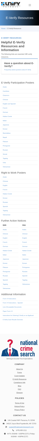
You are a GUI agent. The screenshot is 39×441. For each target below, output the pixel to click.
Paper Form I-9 (7, 311)
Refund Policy (19, 406)
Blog (19, 386)
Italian (5, 120)
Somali (5, 154)
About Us (19, 369)
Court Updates (19, 376)
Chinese (5, 99)
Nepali (5, 137)
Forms (19, 372)
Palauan (5, 141)
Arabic (5, 87)
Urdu (4, 162)
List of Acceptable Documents (12, 307)
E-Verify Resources (19, 379)
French (5, 108)
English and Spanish (9, 104)
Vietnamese (6, 167)
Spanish (5, 206)
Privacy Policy (19, 410)
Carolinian (6, 91)
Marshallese (6, 133)
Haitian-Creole (7, 116)
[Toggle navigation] (30, 5)
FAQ (19, 389)
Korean (5, 129)
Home (3, 28)
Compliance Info (19, 382)
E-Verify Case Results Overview (13, 319)
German (5, 112)
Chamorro (6, 95)
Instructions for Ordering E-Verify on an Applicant (18, 315)
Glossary (19, 393)
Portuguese (6, 146)
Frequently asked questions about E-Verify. (17, 70)
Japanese (6, 125)
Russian (5, 150)
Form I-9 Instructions (9, 298)
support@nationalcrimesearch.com (21, 427)
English (5, 185)
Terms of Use (19, 403)
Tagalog (5, 158)
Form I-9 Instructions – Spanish (13, 303)
